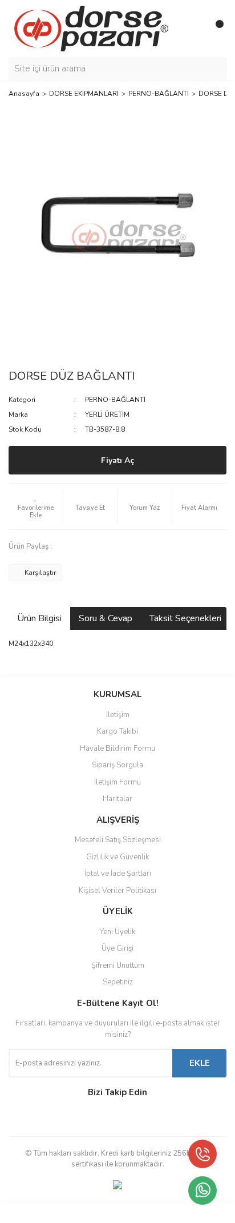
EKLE (199, 1063)
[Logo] (91, 28)
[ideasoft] (57, 1211)
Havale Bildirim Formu (117, 748)
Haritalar (117, 799)
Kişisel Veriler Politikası (117, 891)
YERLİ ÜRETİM (107, 414)
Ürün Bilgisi (39, 618)
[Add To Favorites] (36, 506)
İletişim (117, 715)
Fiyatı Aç (117, 460)
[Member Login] (192, 28)
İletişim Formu (117, 782)
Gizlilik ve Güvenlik (117, 857)
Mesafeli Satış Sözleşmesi (118, 840)
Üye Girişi (117, 948)
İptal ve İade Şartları (117, 873)
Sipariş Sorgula (117, 765)
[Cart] (215, 28)
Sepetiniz (118, 982)
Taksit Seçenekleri (185, 618)
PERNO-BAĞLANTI (115, 399)
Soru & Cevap (105, 618)
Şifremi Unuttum (117, 965)
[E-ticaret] (116, 1211)
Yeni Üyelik (117, 932)
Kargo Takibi (117, 731)
